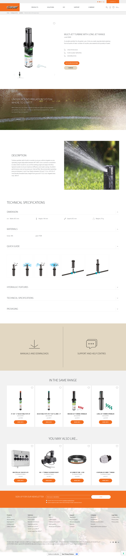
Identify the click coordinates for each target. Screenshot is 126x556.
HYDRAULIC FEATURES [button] (17, 287)
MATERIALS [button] (12, 229)
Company (91, 7)
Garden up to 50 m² (33, 526)
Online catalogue (11, 526)
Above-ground (11, 519)
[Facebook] (97, 1)
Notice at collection (53, 554)
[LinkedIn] (103, 1)
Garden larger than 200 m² (35, 531)
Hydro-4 (51, 517)
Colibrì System (52, 519)
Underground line (14, 13)
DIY (64, 7)
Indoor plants (31, 519)
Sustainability (94, 519)
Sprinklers (21, 13)
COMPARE (70, 68)
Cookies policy (115, 517)
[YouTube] (99, 1)
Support (76, 7)
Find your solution (32, 517)
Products (35, 7)
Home (8, 13)
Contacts (113, 1)
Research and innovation (97, 522)
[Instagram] (101, 1)
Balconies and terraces (33, 522)
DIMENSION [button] (12, 212)
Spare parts (73, 517)
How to (18, 119)
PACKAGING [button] (12, 309)
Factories (93, 524)
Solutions (50, 7)
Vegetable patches (33, 524)
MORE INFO (20, 422)
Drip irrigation (10, 522)
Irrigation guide (74, 519)
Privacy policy (115, 519)
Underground (10, 524)
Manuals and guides (75, 522)
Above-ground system (55, 526)
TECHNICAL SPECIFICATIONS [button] (20, 298)
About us (93, 517)
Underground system (54, 522)
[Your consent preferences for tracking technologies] (123, 553)
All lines (9, 517)
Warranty (72, 524)
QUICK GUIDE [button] (13, 246)
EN (117, 7)
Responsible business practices (99, 526)
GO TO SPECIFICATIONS (72, 63)
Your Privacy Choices (68, 554)
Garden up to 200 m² (33, 529)
